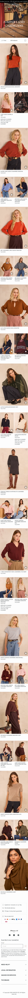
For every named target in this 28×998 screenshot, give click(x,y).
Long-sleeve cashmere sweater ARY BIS (6, 764)
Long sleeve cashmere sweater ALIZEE (6, 200)
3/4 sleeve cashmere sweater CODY (20, 278)
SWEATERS (12, 31)
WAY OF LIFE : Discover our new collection (14, 1)
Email (2, 942)
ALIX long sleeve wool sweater (10, 328)
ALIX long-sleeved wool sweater (6, 435)
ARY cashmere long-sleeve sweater (11, 250)
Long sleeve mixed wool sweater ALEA (20, 763)
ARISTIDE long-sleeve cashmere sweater (21, 600)
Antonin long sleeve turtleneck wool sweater (21, 200)
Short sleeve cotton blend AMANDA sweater (7, 601)
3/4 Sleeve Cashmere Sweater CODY (11, 735)
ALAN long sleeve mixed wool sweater (7, 521)
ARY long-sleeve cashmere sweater (20, 686)
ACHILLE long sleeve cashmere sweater (6, 278)
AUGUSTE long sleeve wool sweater (7, 842)
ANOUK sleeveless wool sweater (10, 86)
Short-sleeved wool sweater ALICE (11, 814)
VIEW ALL (4, 31)
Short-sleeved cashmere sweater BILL (20, 522)
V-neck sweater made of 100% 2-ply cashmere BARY (6, 357)
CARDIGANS (21, 31)
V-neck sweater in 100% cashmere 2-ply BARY (13, 571)
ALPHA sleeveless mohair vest (9, 407)
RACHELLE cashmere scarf (8, 892)
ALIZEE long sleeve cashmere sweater (12, 171)
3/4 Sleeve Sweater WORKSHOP (20, 356)
